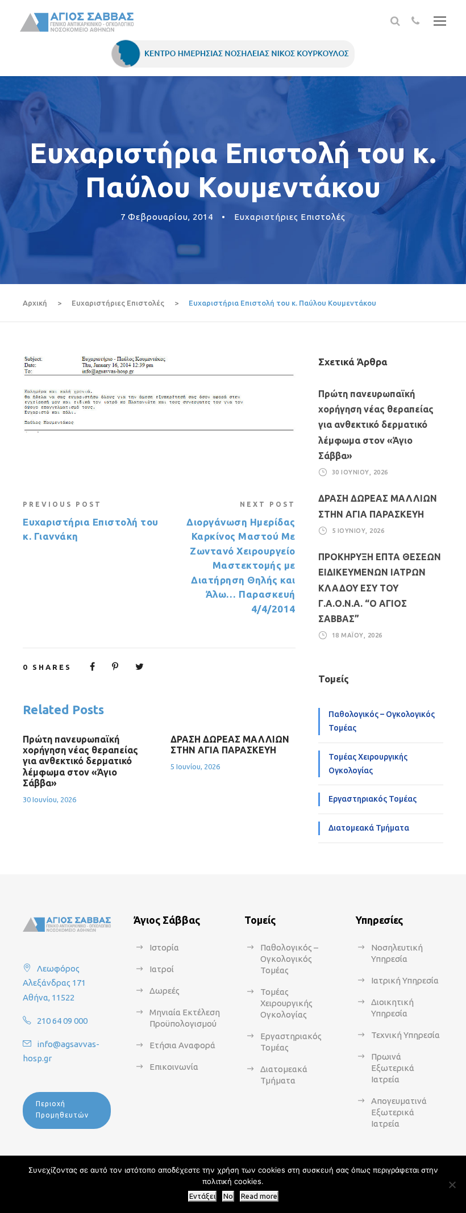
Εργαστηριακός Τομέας (372, 798)
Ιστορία (164, 947)
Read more (259, 1196)
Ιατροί (161, 969)
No (228, 1196)
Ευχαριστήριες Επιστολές (290, 217)
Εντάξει (202, 1196)
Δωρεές (164, 990)
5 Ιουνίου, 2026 (195, 766)
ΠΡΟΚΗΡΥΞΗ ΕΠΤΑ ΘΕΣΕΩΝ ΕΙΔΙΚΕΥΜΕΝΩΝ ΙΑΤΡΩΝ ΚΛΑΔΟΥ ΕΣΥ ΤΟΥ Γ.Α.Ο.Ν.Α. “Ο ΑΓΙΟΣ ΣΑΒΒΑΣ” (379, 588)
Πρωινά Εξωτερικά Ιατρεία (392, 1068)
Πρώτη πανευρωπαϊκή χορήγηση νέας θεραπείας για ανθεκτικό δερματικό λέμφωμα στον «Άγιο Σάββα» (80, 761)
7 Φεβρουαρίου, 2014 (166, 217)
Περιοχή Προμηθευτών (62, 1109)
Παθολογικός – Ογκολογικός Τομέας (381, 721)
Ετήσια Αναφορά (182, 1045)
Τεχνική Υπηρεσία (405, 1035)
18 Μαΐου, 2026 (357, 635)
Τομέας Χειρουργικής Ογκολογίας (367, 763)
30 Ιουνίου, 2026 (49, 799)
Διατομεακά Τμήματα (368, 827)
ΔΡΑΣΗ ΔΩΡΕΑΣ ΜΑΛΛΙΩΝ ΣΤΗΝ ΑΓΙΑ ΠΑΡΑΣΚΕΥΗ (229, 744)
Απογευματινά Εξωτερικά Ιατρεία (399, 1112)
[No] (451, 1184)
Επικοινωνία (173, 1067)
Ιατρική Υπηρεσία (405, 980)
